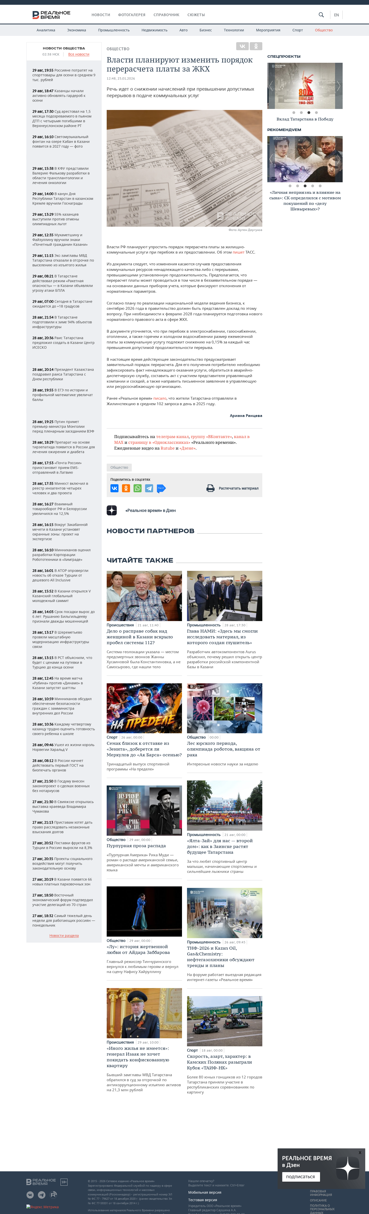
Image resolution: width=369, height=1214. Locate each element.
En (336, 14)
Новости (101, 15)
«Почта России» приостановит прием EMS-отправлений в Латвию (57, 467)
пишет (238, 252)
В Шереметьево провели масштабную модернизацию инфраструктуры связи (60, 639)
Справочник (166, 15)
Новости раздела (64, 936)
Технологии (234, 30)
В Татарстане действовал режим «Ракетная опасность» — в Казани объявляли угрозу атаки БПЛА (62, 283)
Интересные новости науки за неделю (223, 753)
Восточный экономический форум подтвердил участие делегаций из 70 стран (62, 900)
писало (159, 398)
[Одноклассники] (256, 46)
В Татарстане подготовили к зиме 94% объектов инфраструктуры (62, 322)
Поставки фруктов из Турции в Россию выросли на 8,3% (62, 845)
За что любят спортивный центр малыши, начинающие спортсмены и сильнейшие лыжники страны (222, 856)
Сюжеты (196, 15)
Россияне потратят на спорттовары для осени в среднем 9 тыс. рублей (63, 75)
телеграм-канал (172, 436)
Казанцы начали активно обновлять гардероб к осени (58, 95)
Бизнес (206, 30)
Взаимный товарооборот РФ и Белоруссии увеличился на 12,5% (59, 509)
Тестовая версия (202, 1199)
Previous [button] (271, 86)
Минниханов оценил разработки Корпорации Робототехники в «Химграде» (61, 555)
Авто (183, 30)
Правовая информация (321, 1193)
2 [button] (301, 112)
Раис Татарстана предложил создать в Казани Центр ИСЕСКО (63, 342)
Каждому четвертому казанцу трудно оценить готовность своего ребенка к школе (63, 729)
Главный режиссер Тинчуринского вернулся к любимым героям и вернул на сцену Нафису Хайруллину (142, 959)
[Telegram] (149, 488)
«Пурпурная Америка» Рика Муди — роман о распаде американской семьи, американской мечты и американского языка (143, 857)
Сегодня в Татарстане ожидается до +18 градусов (62, 304)
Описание (318, 1200)
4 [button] (316, 112)
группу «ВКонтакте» (211, 436)
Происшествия (121, 624)
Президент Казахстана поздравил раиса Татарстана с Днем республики (63, 374)
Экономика (76, 30)
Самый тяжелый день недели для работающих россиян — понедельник (63, 920)
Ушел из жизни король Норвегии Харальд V (63, 747)
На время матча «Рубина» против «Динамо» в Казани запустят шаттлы (57, 683)
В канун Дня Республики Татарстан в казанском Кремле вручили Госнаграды (62, 198)
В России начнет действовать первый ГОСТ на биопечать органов (58, 765)
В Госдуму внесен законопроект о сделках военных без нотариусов (61, 786)
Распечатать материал (239, 488)
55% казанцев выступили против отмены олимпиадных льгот (55, 219)
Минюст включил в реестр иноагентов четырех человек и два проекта (60, 488)
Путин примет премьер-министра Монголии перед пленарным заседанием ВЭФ (63, 426)
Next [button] (339, 86)
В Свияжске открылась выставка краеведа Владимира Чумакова (63, 806)
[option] (305, 86)
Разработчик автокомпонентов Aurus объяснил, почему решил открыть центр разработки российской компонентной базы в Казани (224, 648)
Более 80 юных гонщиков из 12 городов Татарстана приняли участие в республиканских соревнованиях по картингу (224, 1074)
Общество (324, 30)
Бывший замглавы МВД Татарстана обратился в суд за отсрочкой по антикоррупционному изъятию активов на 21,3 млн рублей (144, 1068)
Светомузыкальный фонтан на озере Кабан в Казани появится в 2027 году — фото (61, 141)
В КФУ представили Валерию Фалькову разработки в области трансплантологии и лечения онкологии (61, 175)
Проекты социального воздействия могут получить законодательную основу (62, 863)
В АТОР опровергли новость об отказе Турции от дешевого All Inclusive (60, 575)
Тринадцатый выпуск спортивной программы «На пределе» (144, 755)
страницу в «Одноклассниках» (159, 442)
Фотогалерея (132, 15)
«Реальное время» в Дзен (151, 510)
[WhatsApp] (138, 488)
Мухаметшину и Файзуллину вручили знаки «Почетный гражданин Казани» (60, 239)
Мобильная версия (204, 1192)
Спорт (297, 30)
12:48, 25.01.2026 (121, 78)
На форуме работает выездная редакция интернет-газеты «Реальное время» (224, 963)
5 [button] (320, 186)
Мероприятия (268, 30)
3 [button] (308, 112)
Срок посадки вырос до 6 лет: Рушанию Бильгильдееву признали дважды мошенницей (63, 616)
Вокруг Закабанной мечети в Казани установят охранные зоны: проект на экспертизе (60, 531)
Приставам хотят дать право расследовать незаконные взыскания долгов (62, 827)
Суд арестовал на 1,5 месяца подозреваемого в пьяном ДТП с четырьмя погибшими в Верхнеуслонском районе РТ (61, 118)
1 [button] (293, 112)
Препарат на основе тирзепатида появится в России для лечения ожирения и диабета (63, 447)
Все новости (78, 54)
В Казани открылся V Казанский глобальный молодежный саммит (61, 596)
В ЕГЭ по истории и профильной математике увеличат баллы (62, 395)
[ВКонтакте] (242, 46)
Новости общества (64, 48)
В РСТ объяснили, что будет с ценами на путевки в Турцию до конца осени (62, 662)
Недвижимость (154, 30)
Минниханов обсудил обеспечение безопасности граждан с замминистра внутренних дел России (62, 705)
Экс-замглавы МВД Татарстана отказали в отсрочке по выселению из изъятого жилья (63, 260)
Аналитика (46, 30)
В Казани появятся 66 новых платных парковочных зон (62, 881)
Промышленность (114, 30)
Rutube (168, 448)
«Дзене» (187, 448)
